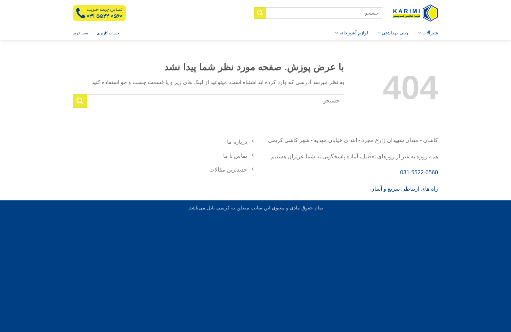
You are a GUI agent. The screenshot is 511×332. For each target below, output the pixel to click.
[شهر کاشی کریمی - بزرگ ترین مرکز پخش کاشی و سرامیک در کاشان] (415, 13)
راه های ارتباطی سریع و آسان (404, 189)
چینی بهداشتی (395, 32)
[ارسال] (260, 13)
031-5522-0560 (419, 172)
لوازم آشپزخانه (354, 32)
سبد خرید (80, 33)
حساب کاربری (108, 33)
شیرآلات (430, 32)
